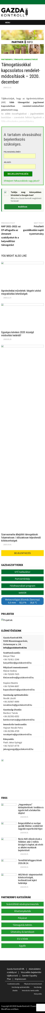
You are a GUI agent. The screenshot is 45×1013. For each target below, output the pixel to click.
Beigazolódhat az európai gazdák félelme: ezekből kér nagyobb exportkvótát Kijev (30, 826)
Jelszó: (7, 162)
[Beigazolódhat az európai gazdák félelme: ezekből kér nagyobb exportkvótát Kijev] (8, 823)
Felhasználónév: (12, 152)
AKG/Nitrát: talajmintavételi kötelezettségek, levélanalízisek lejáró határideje (30, 878)
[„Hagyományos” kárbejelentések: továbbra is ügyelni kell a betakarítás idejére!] (8, 804)
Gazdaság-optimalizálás (21, 987)
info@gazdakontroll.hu (15, 647)
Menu (7, 22)
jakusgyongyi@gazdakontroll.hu (18, 749)
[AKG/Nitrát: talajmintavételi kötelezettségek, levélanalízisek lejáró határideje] (8, 875)
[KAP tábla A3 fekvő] (22, 774)
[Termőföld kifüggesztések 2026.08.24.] (8, 860)
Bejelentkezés (18, 174)
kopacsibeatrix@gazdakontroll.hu (19, 689)
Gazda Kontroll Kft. (16, 968)
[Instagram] (42, 1)
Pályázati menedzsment (33, 984)
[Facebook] (39, 1)
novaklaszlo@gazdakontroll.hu (17, 705)
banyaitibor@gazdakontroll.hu (17, 662)
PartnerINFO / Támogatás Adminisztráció (19, 59)
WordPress (5, 1009)
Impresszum (20, 978)
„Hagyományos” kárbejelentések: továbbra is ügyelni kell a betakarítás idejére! (31, 808)
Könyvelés (38, 994)
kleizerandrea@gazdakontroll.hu (18, 677)
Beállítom (22, 206)
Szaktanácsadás (13, 984)
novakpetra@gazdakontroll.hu (17, 734)
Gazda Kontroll (23, 1006)
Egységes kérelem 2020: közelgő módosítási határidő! (17, 334)
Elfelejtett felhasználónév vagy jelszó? (22, 180)
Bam (16, 1009)
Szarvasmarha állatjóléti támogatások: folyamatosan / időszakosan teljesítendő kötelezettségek (21, 537)
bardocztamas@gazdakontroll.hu (18, 719)
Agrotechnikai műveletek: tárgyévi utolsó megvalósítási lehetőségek (21, 292)
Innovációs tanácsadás (30, 990)
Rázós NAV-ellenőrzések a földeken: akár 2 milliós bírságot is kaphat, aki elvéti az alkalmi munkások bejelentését (30, 845)
